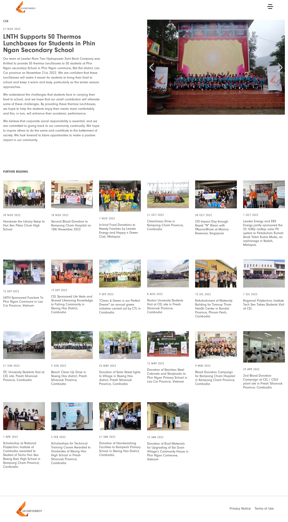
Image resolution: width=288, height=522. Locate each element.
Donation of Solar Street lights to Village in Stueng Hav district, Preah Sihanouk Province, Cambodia (119, 378)
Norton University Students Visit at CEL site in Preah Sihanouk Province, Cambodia (165, 306)
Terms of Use (264, 508)
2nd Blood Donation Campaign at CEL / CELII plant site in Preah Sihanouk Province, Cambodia (263, 381)
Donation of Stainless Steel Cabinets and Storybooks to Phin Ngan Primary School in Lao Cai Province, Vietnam (167, 375)
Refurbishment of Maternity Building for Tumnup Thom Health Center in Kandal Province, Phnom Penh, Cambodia (213, 308)
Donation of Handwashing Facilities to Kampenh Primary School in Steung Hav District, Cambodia (119, 449)
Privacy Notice (240, 508)
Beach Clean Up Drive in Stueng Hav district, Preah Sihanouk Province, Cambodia (69, 378)
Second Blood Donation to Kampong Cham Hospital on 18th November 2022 (71, 225)
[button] (151, 67)
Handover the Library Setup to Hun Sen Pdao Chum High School (24, 225)
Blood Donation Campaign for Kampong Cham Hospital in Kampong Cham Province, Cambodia (215, 378)
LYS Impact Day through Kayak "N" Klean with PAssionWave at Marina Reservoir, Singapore (212, 227)
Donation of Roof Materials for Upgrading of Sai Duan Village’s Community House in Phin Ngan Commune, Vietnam (167, 451)
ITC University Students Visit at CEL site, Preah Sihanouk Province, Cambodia (23, 376)
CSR (5, 21)
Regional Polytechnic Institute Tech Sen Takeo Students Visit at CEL (263, 304)
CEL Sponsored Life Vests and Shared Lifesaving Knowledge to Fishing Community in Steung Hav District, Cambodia (72, 304)
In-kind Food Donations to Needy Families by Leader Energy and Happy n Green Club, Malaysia (118, 230)
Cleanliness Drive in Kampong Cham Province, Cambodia (165, 225)
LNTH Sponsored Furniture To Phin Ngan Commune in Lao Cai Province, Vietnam (23, 301)
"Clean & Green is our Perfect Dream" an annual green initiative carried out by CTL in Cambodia (120, 306)
